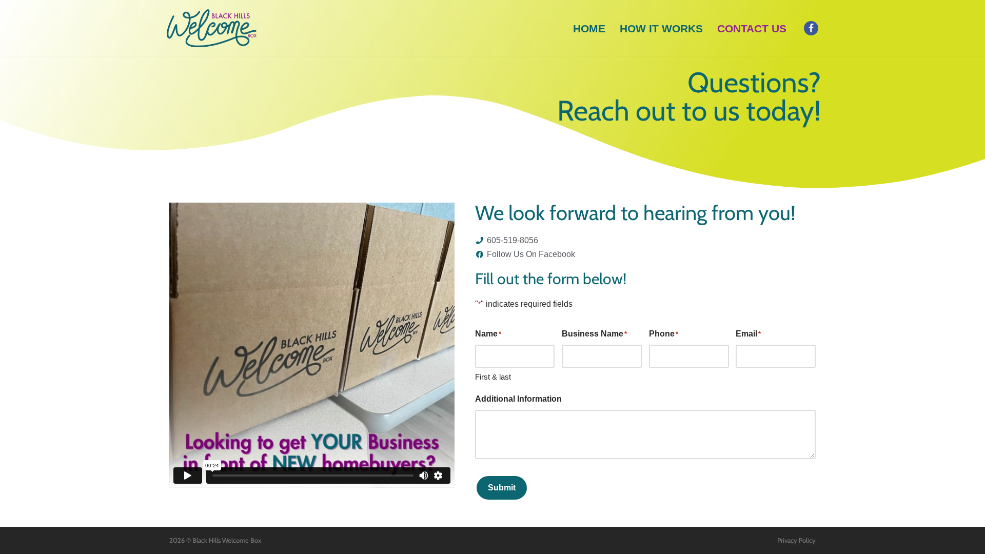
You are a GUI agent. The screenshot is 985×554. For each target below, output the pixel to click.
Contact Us (751, 28)
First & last (493, 376)
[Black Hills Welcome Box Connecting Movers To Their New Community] (212, 28)
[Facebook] (811, 28)
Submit (502, 487)
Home (589, 28)
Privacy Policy (796, 540)
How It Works (661, 28)
